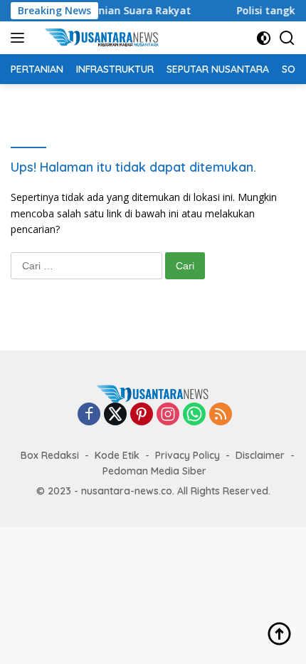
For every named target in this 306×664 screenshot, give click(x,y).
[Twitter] (115, 415)
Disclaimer (260, 455)
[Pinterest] (141, 415)
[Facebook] (89, 415)
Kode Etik (117, 455)
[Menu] (20, 38)
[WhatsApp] (194, 415)
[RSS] (220, 415)
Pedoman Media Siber (154, 471)
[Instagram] (168, 415)
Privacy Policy (187, 455)
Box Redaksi (50, 455)
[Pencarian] (287, 38)
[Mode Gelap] (263, 38)
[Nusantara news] (106, 37)
